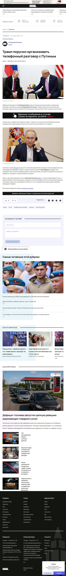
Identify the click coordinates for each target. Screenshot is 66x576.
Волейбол (26, 507)
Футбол (25, 501)
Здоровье (47, 507)
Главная (5, 29)
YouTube (46, 543)
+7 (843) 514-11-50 (12, 540)
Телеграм (47, 545)
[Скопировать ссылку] (60, 200)
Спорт (26, 498)
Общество (5, 504)
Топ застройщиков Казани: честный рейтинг (26, 437)
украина (31, 207)
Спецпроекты (48, 519)
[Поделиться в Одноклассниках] (52, 200)
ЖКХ (4, 507)
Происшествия (7, 514)
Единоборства (27, 519)
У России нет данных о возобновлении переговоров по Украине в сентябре (42, 11)
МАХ (45, 553)
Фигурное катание (28, 514)
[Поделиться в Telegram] (56, 200)
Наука (4, 519)
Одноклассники (48, 550)
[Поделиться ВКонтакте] (49, 200)
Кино (45, 509)
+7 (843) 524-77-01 (33, 540)
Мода (45, 501)
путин (10, 207)
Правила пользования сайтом (11, 557)
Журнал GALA (49, 498)
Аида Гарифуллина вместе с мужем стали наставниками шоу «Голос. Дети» (40, 351)
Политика (11, 29)
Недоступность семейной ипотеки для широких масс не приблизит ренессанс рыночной (26, 484)
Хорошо (59, 573)
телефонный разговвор (20, 207)
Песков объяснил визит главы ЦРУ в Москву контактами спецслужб (23, 308)
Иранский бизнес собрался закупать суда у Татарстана (19, 301)
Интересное (27, 522)
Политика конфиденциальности (11, 559)
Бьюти (46, 504)
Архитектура (47, 517)
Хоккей (25, 504)
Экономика (6, 512)
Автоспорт (26, 512)
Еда (45, 514)
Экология (5, 525)
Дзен (45, 548)
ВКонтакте (47, 540)
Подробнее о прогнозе (8, 21)
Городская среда (7, 501)
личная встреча (40, 207)
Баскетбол (26, 509)
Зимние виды (27, 517)
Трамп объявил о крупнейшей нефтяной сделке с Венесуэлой (14, 11)
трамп (5, 207)
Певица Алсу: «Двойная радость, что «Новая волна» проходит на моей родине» (14, 351)
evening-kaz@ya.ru (11, 543)
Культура (5, 517)
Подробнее (48, 573)
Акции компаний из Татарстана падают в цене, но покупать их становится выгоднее (26, 468)
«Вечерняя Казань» (15, 42)
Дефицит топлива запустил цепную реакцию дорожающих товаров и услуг (30, 417)
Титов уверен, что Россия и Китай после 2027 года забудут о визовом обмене (26, 314)
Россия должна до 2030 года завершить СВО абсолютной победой (26, 297)
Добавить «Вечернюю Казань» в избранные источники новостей (33, 193)
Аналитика (9, 367)
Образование (6, 522)
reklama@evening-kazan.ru (34, 543)
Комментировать (12, 242)
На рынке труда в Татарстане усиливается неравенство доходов (26, 451)
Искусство (47, 512)
